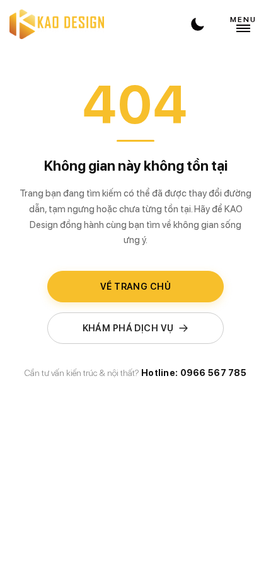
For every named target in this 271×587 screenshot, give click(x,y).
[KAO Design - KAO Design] (56, 24)
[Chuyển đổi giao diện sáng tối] (197, 24)
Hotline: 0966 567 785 (193, 373)
